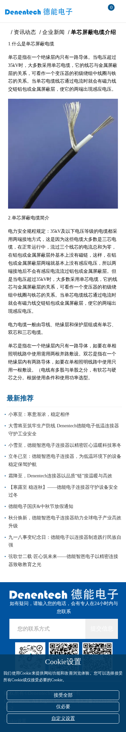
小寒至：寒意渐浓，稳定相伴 (39, 414)
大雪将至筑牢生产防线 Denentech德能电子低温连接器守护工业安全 (63, 429)
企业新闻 (53, 32)
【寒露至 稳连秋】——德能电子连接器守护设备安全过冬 (63, 491)
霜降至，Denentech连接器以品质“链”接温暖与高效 (60, 475)
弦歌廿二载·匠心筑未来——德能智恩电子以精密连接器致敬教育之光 (63, 560)
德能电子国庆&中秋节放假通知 (40, 506)
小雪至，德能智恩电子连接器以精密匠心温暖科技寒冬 (64, 445)
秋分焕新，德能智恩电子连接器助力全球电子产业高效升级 (64, 521)
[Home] (5, 32)
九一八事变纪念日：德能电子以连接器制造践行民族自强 (64, 541)
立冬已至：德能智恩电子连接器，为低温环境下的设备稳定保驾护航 (64, 460)
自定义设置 (63, 718)
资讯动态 (25, 32)
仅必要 (63, 706)
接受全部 (63, 695)
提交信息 (101, 629)
